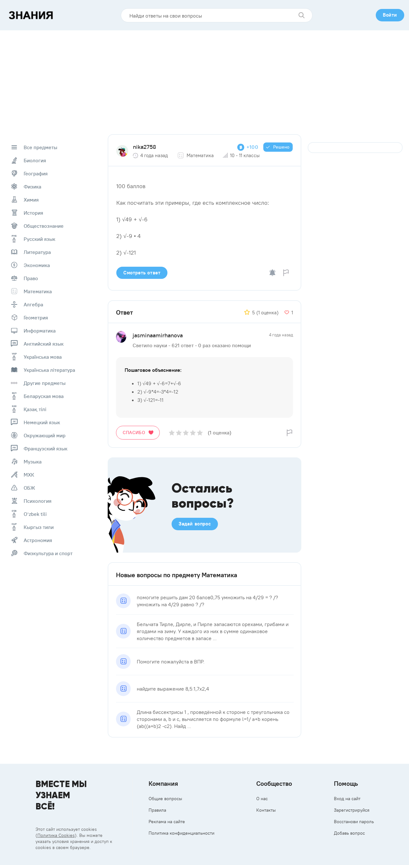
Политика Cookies (56, 835)
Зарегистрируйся (351, 810)
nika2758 (144, 146)
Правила (157, 810)
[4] (193, 433)
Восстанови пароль (354, 821)
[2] (179, 433)
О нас (262, 798)
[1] (172, 433)
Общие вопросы (165, 798)
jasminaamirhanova (158, 335)
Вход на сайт (347, 798)
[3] (186, 433)
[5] (200, 433)
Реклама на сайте (167, 821)
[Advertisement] (204, 78)
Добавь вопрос (349, 833)
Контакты (266, 810)
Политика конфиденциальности (181, 833)
